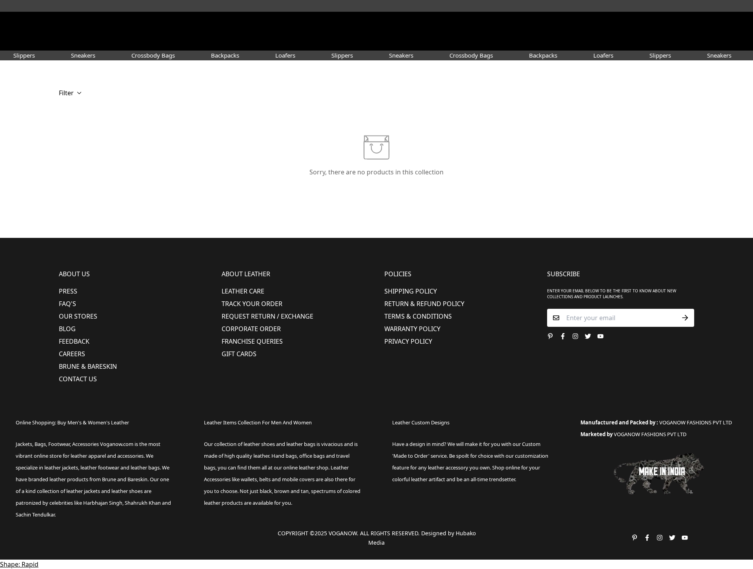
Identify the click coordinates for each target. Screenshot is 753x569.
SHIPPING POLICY (410, 291)
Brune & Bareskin (88, 366)
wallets (249, 479)
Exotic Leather (188, 40)
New (223, 40)
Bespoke (475, 40)
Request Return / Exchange (267, 316)
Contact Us (78, 379)
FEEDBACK (74, 341)
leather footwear (99, 467)
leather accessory (448, 467)
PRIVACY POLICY (408, 341)
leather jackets (83, 491)
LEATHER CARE (243, 291)
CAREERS (72, 354)
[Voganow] (376, 23)
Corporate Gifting (520, 40)
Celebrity (411, 40)
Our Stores (78, 316)
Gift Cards (239, 354)
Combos (444, 40)
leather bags (145, 467)
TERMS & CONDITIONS (418, 316)
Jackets (24, 444)
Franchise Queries (252, 341)
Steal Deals (569, 40)
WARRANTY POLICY (412, 328)
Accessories (339, 40)
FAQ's (67, 303)
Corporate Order (251, 328)
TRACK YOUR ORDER (252, 303)
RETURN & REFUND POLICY (424, 303)
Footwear (257, 40)
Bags (377, 40)
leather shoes (259, 444)
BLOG (67, 328)
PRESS (68, 291)
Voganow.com (116, 444)
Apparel (297, 40)
